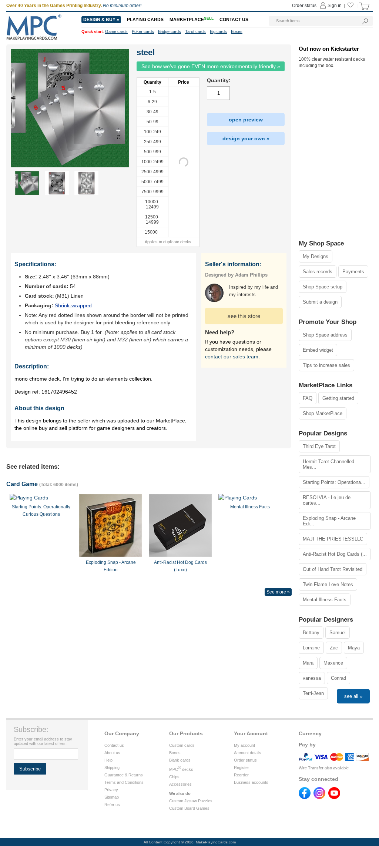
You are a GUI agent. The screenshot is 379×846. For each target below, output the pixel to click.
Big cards (218, 31)
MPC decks (181, 769)
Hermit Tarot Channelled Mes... (328, 464)
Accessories (180, 784)
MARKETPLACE (192, 19)
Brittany (311, 632)
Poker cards (143, 31)
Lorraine (311, 648)
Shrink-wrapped (73, 305)
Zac (334, 648)
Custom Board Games (189, 808)
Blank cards (180, 760)
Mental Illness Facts (324, 599)
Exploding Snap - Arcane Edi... (329, 520)
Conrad (338, 678)
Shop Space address (325, 335)
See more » (278, 592)
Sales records (317, 271)
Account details (247, 752)
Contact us (114, 745)
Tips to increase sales (326, 365)
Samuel (337, 632)
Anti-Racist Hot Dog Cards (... (335, 554)
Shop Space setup (322, 287)
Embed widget (318, 350)
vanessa (312, 678)
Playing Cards (145, 19)
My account (244, 745)
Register (241, 767)
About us (112, 752)
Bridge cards (169, 31)
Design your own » (245, 138)
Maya (354, 648)
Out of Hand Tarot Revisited (332, 569)
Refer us (112, 804)
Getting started (338, 398)
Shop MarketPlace (322, 413)
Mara (308, 663)
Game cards (116, 31)
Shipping (112, 767)
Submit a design (320, 302)
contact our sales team (231, 357)
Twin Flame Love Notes (328, 584)
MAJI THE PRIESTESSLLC (333, 539)
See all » (353, 696)
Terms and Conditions (124, 782)
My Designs (315, 256)
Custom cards (182, 745)
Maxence (333, 663)
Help (108, 760)
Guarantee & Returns (123, 775)
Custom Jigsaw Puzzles (190, 801)
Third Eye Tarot (319, 446)
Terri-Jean (313, 693)
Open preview (246, 120)
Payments (353, 271)
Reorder (241, 775)
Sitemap (111, 797)
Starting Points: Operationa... (334, 482)
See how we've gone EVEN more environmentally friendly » (210, 66)
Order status (245, 760)
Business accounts (251, 782)
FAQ (307, 398)
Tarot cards (195, 31)
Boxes (175, 752)
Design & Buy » (101, 19)
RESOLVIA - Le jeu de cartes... (327, 500)
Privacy (111, 790)
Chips (174, 777)
